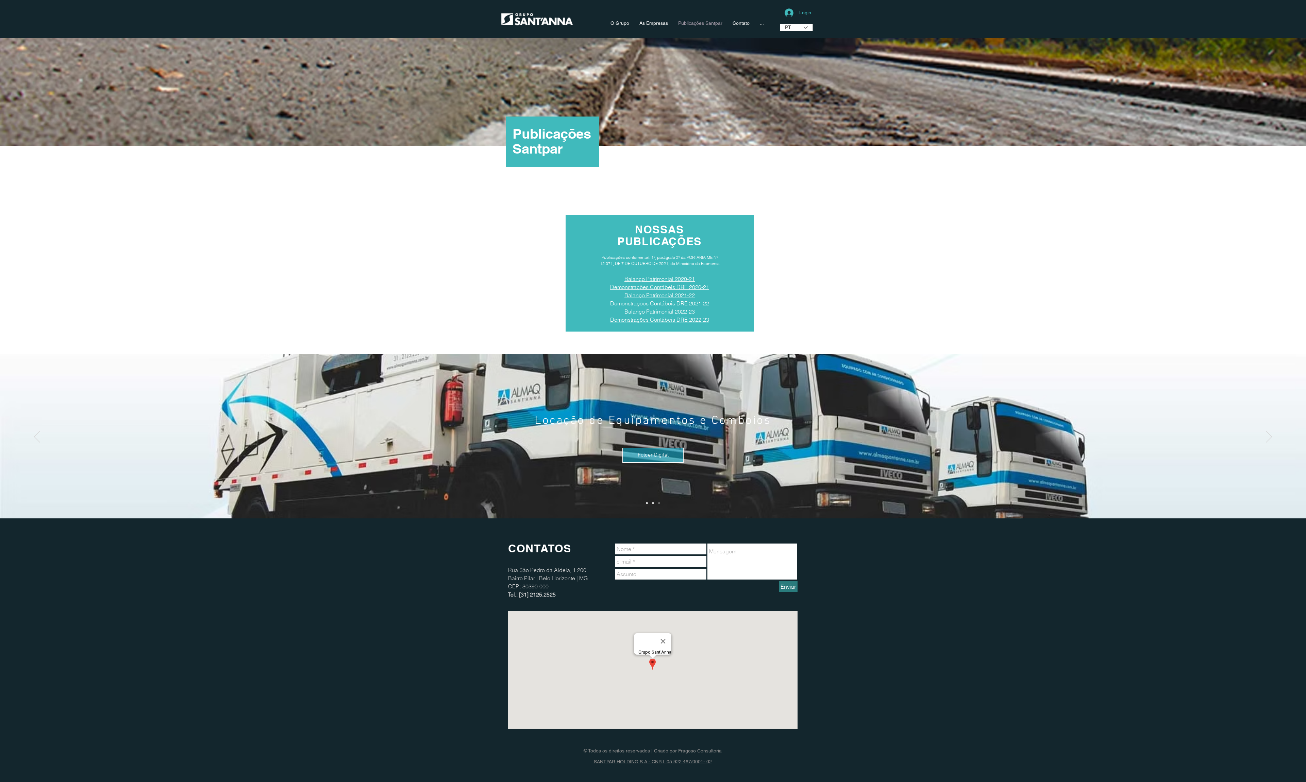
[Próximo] (1269, 437)
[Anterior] (37, 437)
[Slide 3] (659, 503)
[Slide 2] (653, 503)
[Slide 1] (647, 503)
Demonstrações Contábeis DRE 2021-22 (659, 303)
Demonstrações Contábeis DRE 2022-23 (659, 319)
